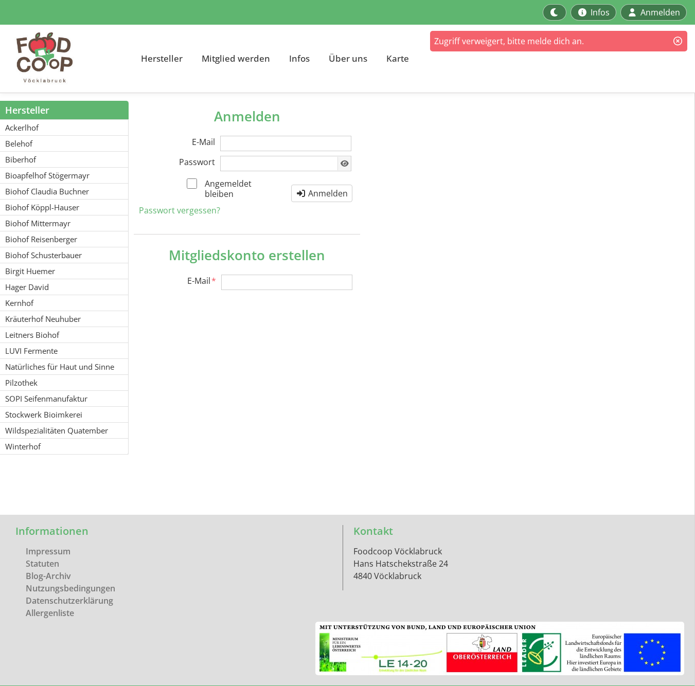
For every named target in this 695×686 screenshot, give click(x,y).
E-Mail (203, 142)
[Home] (64, 58)
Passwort (197, 162)
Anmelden (327, 193)
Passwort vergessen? (179, 210)
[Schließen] (677, 41)
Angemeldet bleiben (228, 188)
